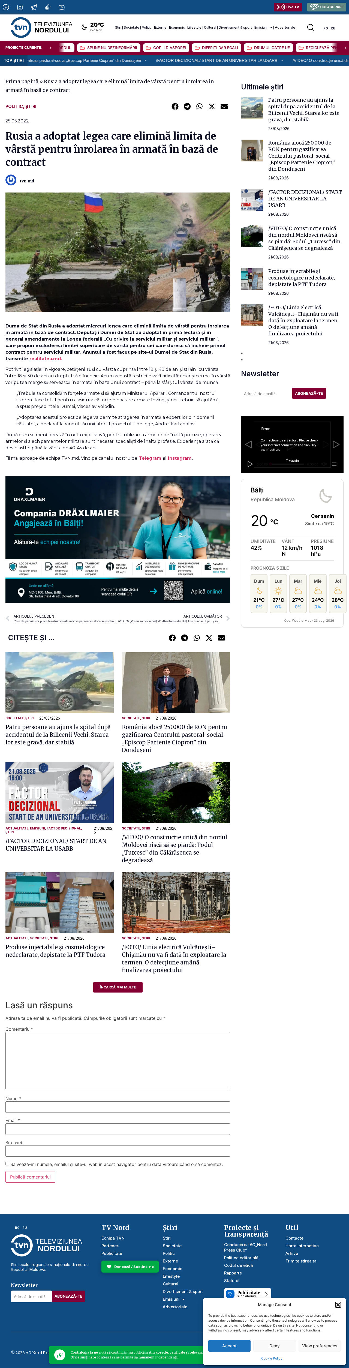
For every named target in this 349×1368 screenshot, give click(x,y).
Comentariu (19, 1029)
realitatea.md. (46, 358)
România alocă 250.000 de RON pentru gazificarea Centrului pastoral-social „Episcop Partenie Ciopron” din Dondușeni (301, 156)
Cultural (210, 27)
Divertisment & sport (235, 27)
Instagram (180, 458)
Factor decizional (64, 828)
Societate (131, 27)
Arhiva (291, 1253)
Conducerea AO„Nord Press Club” (245, 1247)
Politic (147, 27)
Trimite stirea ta (301, 1261)
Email (12, 1120)
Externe (160, 27)
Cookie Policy (271, 1358)
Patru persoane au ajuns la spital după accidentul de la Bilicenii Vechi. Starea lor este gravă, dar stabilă (58, 735)
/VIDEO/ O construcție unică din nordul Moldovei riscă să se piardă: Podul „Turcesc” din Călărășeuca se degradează (304, 238)
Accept (229, 1345)
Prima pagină (21, 81)
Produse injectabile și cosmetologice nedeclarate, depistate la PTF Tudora (301, 277)
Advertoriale (285, 27)
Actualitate (16, 828)
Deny (274, 1345)
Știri (118, 27)
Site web (14, 1142)
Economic (177, 27)
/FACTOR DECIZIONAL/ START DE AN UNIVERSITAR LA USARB (157, 60)
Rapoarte (233, 1273)
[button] (338, 1304)
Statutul (231, 1280)
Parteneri (110, 1245)
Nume (13, 1098)
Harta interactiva (302, 1245)
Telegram (151, 458)
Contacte (294, 1238)
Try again (292, 460)
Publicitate (111, 1253)
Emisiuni (260, 27)
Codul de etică (238, 1265)
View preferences (319, 1345)
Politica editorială (241, 1257)
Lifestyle (194, 27)
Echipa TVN (113, 1238)
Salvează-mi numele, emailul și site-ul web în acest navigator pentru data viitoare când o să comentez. (116, 1164)
